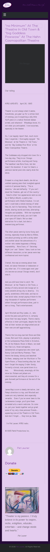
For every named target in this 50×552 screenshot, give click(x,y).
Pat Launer (20, 547)
